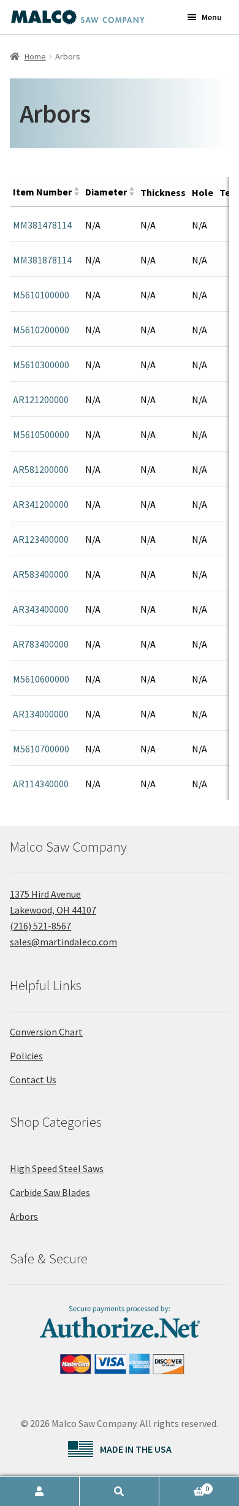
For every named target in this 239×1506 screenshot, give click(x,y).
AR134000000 (41, 714)
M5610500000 (41, 434)
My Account (40, 1491)
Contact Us (33, 1079)
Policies (26, 1056)
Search (119, 1491)
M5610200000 (41, 330)
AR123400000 (41, 539)
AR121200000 (41, 399)
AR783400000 (41, 644)
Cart (184, 1485)
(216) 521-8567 (40, 926)
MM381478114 (42, 225)
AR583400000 (41, 574)
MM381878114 (42, 260)
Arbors (24, 1216)
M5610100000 (41, 295)
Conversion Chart (46, 1032)
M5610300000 (41, 364)
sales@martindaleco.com (63, 942)
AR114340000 (41, 784)
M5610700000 (41, 749)
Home (35, 56)
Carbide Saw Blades (50, 1192)
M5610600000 (41, 679)
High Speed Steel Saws (57, 1168)
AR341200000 (41, 504)
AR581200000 (41, 469)
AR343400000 (41, 609)
